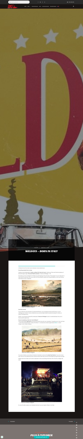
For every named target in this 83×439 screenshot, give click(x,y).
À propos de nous (45, 6)
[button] (76, 422)
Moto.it (55, 322)
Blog (40, 6)
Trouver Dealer (35, 6)
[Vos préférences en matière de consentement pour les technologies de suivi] (2, 437)
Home (25, 6)
